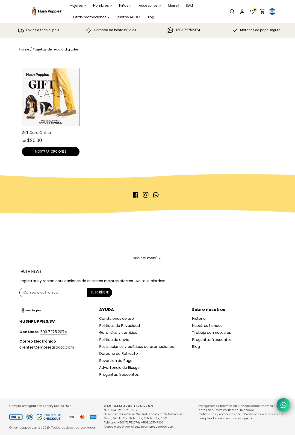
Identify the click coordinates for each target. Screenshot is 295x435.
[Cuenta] (242, 11)
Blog (196, 346)
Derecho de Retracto (118, 353)
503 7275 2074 (53, 331)
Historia (199, 318)
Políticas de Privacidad (119, 325)
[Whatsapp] (156, 195)
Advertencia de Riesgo (119, 367)
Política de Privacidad (238, 410)
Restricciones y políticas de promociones (136, 346)
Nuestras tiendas (207, 325)
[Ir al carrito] (262, 11)
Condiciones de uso (116, 318)
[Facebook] (135, 195)
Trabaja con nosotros (211, 332)
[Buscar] (232, 11)
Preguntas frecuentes (119, 374)
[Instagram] (145, 195)
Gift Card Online (36, 132)
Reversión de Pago (116, 360)
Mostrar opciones (51, 151)
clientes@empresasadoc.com (46, 347)
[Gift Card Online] (51, 97)
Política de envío (114, 339)
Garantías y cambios (118, 332)
